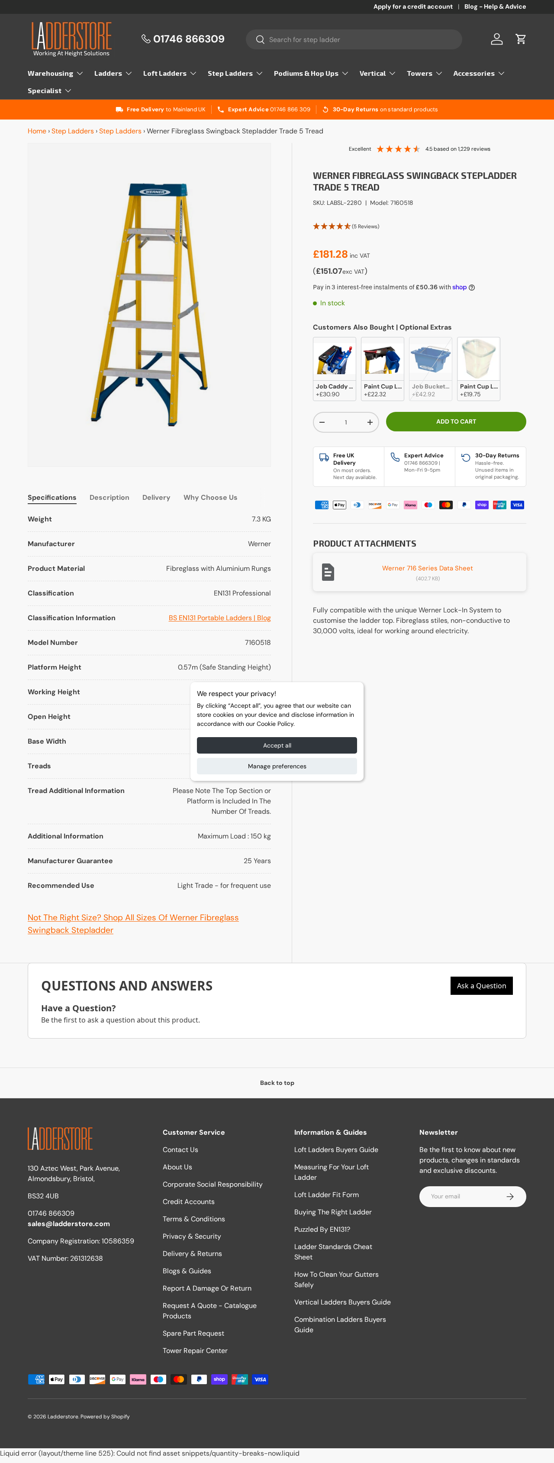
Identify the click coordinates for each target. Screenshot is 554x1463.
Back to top (277, 1083)
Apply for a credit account (413, 6)
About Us (177, 1167)
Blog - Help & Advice (495, 6)
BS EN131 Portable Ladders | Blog (220, 617)
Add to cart (456, 421)
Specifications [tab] (52, 497)
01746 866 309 (290, 109)
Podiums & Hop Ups (306, 73)
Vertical (373, 73)
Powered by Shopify (105, 1416)
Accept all (277, 745)
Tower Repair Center (195, 1350)
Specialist (44, 90)
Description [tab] (109, 497)
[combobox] (354, 39)
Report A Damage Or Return (207, 1288)
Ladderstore (63, 1416)
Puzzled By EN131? (322, 1229)
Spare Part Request (193, 1333)
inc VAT (360, 255)
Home (37, 131)
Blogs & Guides (187, 1270)
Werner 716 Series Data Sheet (427, 568)
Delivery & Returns (192, 1253)
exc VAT (353, 271)
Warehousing (50, 73)
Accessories (474, 73)
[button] (521, 39)
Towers (419, 73)
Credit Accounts (189, 1201)
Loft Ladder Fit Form (326, 1194)
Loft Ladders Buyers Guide (336, 1149)
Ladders (108, 73)
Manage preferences (277, 766)
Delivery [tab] (156, 497)
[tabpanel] (149, 702)
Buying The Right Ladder (333, 1212)
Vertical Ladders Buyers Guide (342, 1302)
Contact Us (180, 1149)
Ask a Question (481, 985)
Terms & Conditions (194, 1218)
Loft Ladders (165, 73)
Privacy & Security (192, 1236)
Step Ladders (230, 73)
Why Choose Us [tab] (211, 497)
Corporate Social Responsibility (213, 1184)
